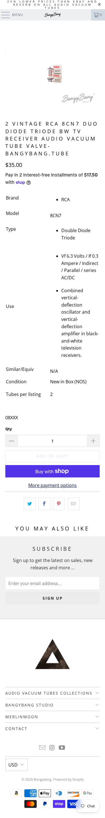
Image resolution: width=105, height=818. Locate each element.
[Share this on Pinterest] (59, 503)
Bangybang (43, 779)
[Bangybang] (52, 15)
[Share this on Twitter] (30, 503)
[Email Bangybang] (42, 748)
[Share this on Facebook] (44, 503)
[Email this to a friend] (73, 503)
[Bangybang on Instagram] (52, 748)
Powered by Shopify (68, 779)
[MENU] (3, 15)
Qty (8, 428)
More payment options (52, 485)
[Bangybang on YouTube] (62, 748)
